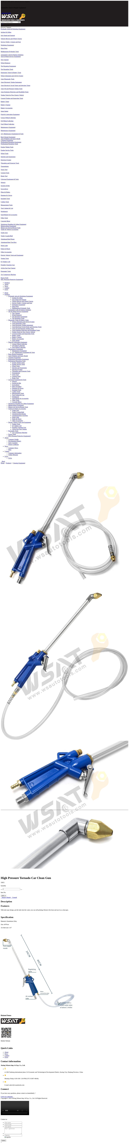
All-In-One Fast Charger (19, 429)
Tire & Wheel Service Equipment (18, 311)
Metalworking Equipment (16, 405)
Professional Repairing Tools (16, 361)
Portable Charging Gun (19, 427)
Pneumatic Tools (13, 431)
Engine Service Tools (18, 364)
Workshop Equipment (18, 305)
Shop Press (15, 306)
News (6, 286)
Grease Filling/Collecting (19, 344)
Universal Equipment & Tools (17, 380)
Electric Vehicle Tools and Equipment (19, 422)
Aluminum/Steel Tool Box (20, 415)
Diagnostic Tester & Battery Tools (18, 320)
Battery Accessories (18, 339)
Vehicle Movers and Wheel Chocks (22, 301)
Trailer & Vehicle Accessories (17, 409)
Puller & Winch (16, 419)
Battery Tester (16, 335)
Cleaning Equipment (14, 357)
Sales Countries (13, 443)
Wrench (14, 381)
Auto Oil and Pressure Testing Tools (23, 328)
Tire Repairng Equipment (19, 316)
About (6, 284)
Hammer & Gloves (17, 388)
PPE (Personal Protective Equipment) (19, 436)
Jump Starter (16, 340)
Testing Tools (16, 424)
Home (6, 293)
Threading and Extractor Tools (21, 371)
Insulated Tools (16, 390)
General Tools (16, 376)
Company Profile (13, 439)
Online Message (13, 455)
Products (7, 283)
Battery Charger (17, 337)
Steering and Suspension (19, 368)
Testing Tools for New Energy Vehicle (23, 332)
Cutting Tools (16, 391)
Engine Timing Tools (18, 362)
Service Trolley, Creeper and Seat (22, 303)
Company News (13, 448)
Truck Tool (15, 374)
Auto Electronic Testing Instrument (22, 325)
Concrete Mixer (16, 402)
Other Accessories (17, 420)
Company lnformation (14, 453)
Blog (9, 449)
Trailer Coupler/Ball (18, 412)
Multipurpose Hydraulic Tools (21, 308)
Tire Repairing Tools (18, 318)
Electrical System (17, 369)
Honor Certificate (13, 444)
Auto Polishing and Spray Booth (18, 356)
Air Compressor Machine (19, 432)
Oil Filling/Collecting (18, 345)
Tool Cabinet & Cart (18, 395)
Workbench (15, 397)
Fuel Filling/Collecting (18, 347)
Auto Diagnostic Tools (19, 323)
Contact (7, 288)
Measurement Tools (18, 393)
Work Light (15, 417)
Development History (14, 441)
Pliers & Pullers (16, 386)
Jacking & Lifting (17, 298)
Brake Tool (15, 378)
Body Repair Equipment (15, 354)
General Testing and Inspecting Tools (23, 334)
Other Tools (15, 400)
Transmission (16, 373)
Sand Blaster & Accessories (20, 398)
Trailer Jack (15, 410)
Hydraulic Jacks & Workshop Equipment (20, 296)
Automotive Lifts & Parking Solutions (19, 310)
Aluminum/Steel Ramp (19, 414)
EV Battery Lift (16, 426)
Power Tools (12, 434)
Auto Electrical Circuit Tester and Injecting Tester (27, 327)
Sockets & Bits (16, 383)
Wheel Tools (16, 366)
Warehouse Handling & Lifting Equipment (21, 403)
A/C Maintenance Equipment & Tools (23, 352)
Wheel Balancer (17, 315)
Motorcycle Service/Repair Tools (18, 407)
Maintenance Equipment (15, 349)
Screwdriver (15, 385)
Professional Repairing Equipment (18, 359)
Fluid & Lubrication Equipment (17, 342)
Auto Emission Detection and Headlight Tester (26, 330)
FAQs (6, 289)
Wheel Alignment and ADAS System (23, 322)
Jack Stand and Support (19, 299)
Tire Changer (16, 313)
